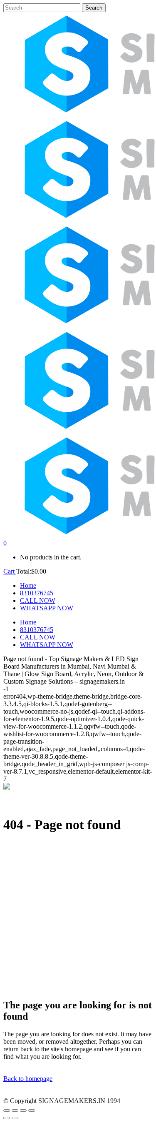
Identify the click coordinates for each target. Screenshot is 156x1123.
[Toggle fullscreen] (15, 1110)
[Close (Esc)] (31, 1110)
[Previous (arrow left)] (6, 1118)
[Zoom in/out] (6, 1110)
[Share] (23, 1110)
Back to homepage (27, 1078)
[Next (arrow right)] (15, 1118)
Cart (9, 571)
